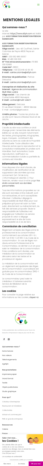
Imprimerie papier (9, 374)
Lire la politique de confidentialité (12, 456)
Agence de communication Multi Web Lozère (19, 90)
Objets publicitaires (10, 387)
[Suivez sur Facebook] (4, 339)
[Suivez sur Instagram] (9, 339)
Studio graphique (9, 391)
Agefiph (5, 364)
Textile (4, 383)
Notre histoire (7, 351)
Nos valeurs (7, 355)
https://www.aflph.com (21, 33)
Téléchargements (9, 359)
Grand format (7, 378)
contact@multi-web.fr (20, 100)
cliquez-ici (33, 297)
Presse (5, 433)
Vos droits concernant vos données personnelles (21, 183)
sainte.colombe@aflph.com (23, 72)
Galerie (5, 429)
